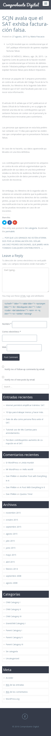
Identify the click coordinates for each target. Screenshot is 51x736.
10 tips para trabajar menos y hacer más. (24, 412)
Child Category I (13, 602)
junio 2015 (10, 547)
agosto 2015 (11, 533)
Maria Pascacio (37, 36)
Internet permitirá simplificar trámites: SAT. (25, 405)
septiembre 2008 (13, 576)
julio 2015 (10, 540)
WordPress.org (12, 699)
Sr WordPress (12, 462)
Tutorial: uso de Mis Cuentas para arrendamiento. (21, 431)
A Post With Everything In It (32, 487)
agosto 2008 (11, 583)
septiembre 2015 (13, 526)
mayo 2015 (11, 555)
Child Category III (13, 616)
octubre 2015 (12, 519)
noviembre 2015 (13, 512)
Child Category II (13, 609)
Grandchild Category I (16, 623)
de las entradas (15, 684)
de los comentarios (17, 692)
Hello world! (27, 469)
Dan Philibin (11, 476)
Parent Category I (14, 630)
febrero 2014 (12, 569)
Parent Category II (14, 637)
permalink (10, 231)
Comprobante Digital (29, 726)
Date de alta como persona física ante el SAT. (24, 421)
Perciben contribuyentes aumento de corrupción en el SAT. (24, 442)
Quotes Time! (26, 494)
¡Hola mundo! (28, 462)
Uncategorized (12, 658)
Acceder (9, 677)
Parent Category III (14, 644)
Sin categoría (31, 228)
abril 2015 (10, 562)
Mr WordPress (12, 469)
